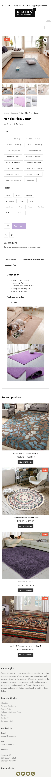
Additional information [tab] (33, 259)
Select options (25, 462)
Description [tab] (10, 259)
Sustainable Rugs (34, 247)
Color (7, 188)
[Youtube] (28, 774)
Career (3, 715)
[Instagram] (33, 774)
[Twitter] (23, 774)
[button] (45, 40)
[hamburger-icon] (48, 20)
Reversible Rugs (21, 247)
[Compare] (11, 234)
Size (6, 131)
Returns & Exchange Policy (11, 712)
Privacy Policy (6, 709)
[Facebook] (18, 774)
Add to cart (18, 226)
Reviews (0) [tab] (10, 265)
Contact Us (5, 718)
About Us (4, 703)
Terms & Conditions (8, 706)
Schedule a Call (7, 721)
